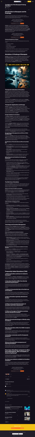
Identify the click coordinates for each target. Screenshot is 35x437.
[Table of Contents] (0, 218)
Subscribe (29, 1)
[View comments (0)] (11, 410)
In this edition (6, 418)
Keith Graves (8, 7)
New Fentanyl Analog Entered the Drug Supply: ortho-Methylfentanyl (13, 407)
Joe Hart (7, 393)
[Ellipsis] (29, 390)
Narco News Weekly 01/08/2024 (10, 412)
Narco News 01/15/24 (8, 417)
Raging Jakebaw (8, 390)
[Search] (25, 1)
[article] (17, 408)
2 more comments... (7, 401)
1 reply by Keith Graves (9, 398)
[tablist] (8, 384)
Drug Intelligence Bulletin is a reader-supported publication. (12, 408)
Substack (14, 435)
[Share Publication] (26, 1)
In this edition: (6, 413)
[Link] (4, 12)
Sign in (33, 1)
